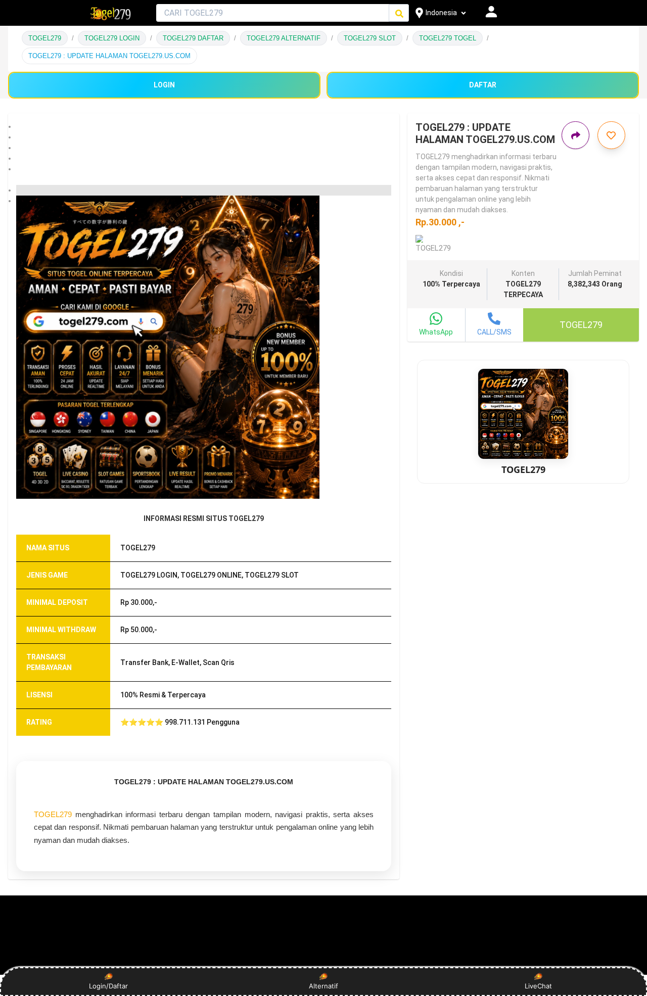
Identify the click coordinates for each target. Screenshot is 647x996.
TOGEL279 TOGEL (447, 38)
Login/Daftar (108, 986)
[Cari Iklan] (399, 13)
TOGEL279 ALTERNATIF (283, 38)
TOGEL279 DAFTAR (193, 38)
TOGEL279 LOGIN (112, 38)
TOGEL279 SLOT (370, 38)
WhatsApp (436, 332)
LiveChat (538, 986)
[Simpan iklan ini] (611, 135)
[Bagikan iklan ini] (575, 135)
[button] (203, 126)
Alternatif (323, 986)
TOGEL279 (44, 38)
